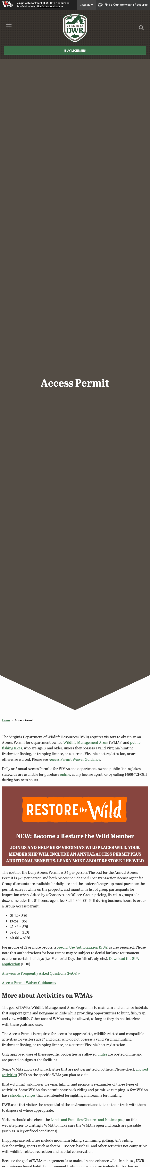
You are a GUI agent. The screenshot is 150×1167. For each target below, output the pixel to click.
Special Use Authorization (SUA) (82, 947)
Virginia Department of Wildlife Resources (43, 2)
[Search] (141, 29)
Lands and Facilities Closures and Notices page (88, 1119)
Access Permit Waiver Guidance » (29, 982)
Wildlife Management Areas (85, 742)
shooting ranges (23, 1095)
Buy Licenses (75, 50)
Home (6, 720)
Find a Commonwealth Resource (126, 4)
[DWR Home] (75, 28)
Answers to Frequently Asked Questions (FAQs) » (41, 973)
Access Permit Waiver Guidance (74, 759)
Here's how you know (48, 6)
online (65, 774)
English (86, 4)
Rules (102, 1054)
